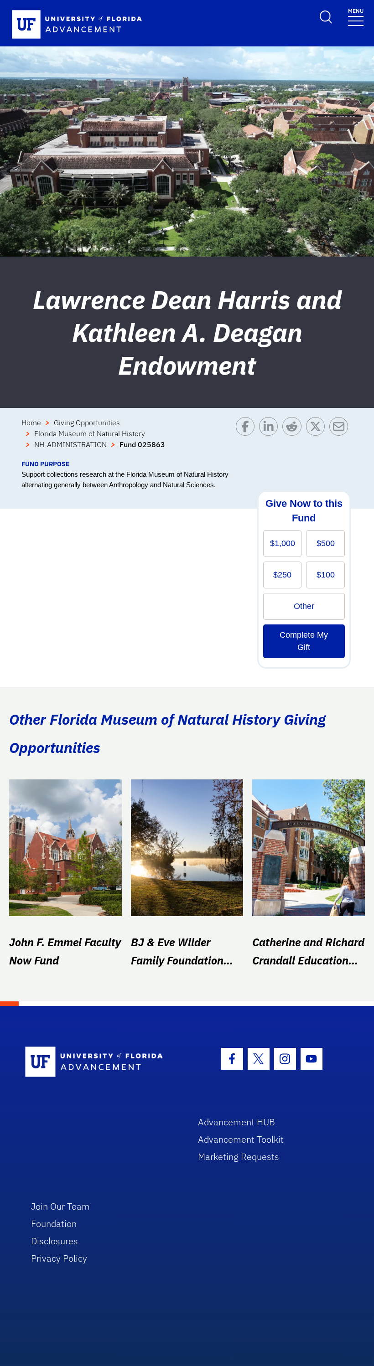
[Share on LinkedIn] (270, 438)
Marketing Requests (238, 1156)
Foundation (54, 1223)
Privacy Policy (59, 1258)
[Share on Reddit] (294, 438)
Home (31, 422)
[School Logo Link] (101, 1062)
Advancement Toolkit (241, 1139)
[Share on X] (317, 438)
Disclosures (54, 1241)
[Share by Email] (341, 438)
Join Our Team (60, 1206)
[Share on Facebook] (247, 438)
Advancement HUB (236, 1122)
